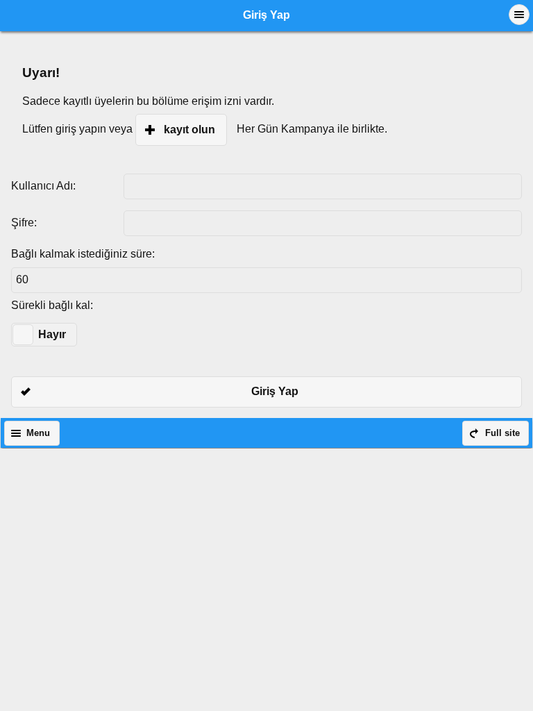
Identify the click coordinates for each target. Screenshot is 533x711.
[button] (519, 14)
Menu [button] (38, 433)
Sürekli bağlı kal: (52, 305)
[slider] (22, 334)
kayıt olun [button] (189, 129)
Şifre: (24, 222)
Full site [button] (502, 433)
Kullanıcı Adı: (43, 186)
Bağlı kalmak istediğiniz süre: (83, 254)
